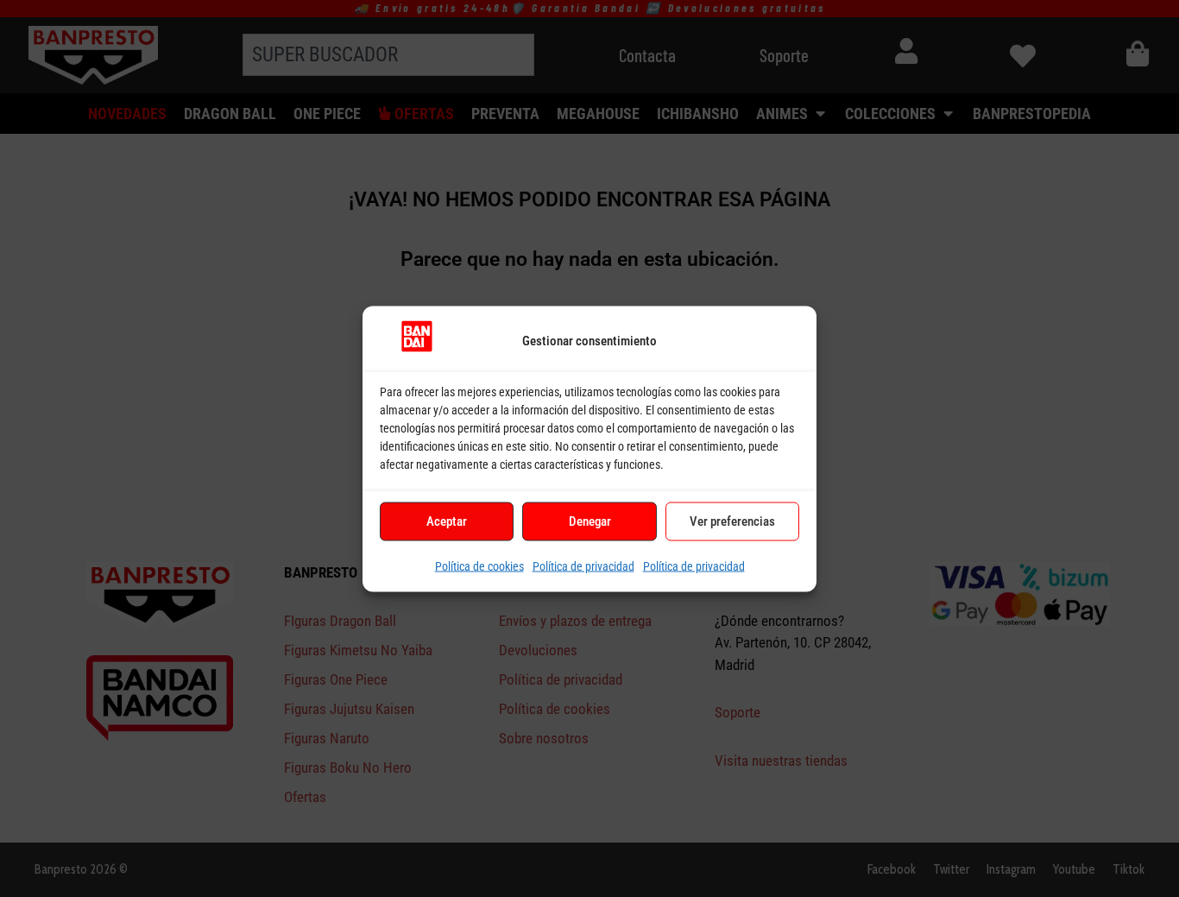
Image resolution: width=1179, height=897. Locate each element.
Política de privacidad (583, 565)
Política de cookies (479, 565)
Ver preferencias (732, 520)
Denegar (590, 520)
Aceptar (446, 520)
